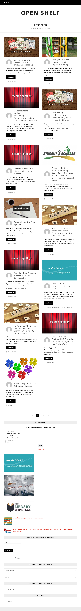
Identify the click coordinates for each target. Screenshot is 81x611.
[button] (7, 2)
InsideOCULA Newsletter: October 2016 (61, 286)
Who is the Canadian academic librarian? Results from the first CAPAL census (62, 232)
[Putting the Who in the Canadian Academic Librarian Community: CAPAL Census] (21, 312)
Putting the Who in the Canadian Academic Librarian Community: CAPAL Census (25, 329)
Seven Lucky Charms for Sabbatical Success (25, 384)
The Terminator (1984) (13, 434)
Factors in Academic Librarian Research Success (23, 171)
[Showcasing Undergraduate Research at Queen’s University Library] (59, 99)
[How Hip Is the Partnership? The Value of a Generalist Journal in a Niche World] (59, 323)
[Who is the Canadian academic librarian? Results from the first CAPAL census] (59, 215)
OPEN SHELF (40, 13)
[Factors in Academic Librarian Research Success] (21, 155)
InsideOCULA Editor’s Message (63, 307)
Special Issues (12, 243)
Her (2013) (10, 440)
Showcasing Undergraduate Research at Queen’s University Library (61, 116)
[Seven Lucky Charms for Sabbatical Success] (21, 369)
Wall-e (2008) (10, 431)
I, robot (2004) (11, 436)
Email (6, 542)
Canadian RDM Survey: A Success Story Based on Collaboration (25, 275)
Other (8, 442)
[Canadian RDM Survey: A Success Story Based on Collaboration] (21, 260)
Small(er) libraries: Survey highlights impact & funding (60, 62)
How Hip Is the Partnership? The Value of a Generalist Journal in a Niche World (63, 340)
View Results (40, 449)
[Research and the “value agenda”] (21, 208)
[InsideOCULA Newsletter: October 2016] (59, 270)
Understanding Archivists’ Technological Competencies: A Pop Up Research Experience (25, 116)
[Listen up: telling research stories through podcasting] (21, 46)
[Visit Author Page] (9, 62)
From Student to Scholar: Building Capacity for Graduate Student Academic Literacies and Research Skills (63, 174)
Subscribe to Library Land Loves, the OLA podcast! (28, 518)
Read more (11, 77)
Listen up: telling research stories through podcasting (23, 62)
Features (48, 83)
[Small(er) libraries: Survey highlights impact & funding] (59, 46)
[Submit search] (75, 577)
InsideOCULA (12, 81)
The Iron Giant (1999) (13, 438)
